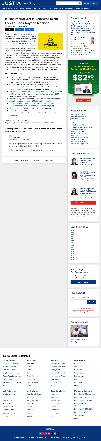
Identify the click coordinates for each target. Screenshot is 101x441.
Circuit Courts (8, 407)
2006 (72, 257)
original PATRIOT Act (36, 55)
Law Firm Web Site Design (79, 133)
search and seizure (37, 123)
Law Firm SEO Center (77, 139)
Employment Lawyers (11, 373)
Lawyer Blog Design (77, 135)
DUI (28, 373)
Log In (86, 3)
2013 (72, 243)
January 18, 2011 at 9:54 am (19, 140)
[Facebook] (46, 433)
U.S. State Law (33, 391)
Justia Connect (19, 438)
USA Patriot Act (49, 123)
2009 (72, 251)
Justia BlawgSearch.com (78, 117)
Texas (29, 413)
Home (36, 160)
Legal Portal (30, 438)
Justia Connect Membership (84, 394)
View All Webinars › (83, 203)
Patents (53, 407)
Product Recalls (56, 403)
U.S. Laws (74, 123)
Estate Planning (32, 376)
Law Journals (79, 376)
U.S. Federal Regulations (78, 129)
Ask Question (83, 282)
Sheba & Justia (75, 342)
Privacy (26, 121)
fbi (15, 123)
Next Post (50, 160)
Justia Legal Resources (78, 115)
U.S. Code (6, 397)
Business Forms (56, 400)
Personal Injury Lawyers (12, 382)
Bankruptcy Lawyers (10, 363)
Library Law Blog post (25, 36)
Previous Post (21, 160)
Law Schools (46, 8)
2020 (72, 230)
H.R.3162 (12, 77)
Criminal (30, 366)
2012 (72, 245)
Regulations (7, 400)
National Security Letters (27, 62)
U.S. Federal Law (10, 391)
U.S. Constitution (9, 394)
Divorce (29, 370)
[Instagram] (49, 433)
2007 (72, 255)
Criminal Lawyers (9, 370)
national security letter (24, 123)
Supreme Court (8, 403)
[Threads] (52, 433)
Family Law (31, 379)
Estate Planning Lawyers (12, 376)
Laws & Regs (58, 8)
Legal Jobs (54, 394)
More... (5, 385)
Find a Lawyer (7, 8)
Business (54, 360)
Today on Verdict (80, 18)
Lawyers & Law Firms (77, 131)
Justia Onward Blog (81, 412)
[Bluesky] (55, 433)
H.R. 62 (11, 84)
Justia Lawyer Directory (82, 397)
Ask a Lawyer (19, 8)
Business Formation (57, 363)
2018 (72, 233)
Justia (53, 429)
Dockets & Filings (9, 413)
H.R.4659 (12, 80)
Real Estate (54, 379)
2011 (72, 247)
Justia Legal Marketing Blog (79, 137)
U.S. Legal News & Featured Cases (82, 127)
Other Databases (57, 391)
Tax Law (53, 382)
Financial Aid (78, 370)
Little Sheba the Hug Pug (78, 340)
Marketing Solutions (82, 8)
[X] (58, 433)
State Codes (31, 397)
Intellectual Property (58, 373)
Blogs (76, 379)
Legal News (19, 121)
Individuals (31, 360)
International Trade (57, 376)
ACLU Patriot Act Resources (19, 110)
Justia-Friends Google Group (79, 144)
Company (39, 438)
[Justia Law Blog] (11, 3)
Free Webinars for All (82, 153)
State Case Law (32, 400)
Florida (29, 407)
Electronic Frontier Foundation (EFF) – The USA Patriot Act (30, 108)
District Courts (8, 410)
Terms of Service (54, 438)
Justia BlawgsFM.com (77, 119)
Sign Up (94, 3)
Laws (13, 121)
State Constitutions (34, 394)
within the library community (30, 67)
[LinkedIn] (40, 433)
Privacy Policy (67, 438)
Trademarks (55, 410)
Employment (55, 370)
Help (45, 438)
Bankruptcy (31, 363)
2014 (72, 241)
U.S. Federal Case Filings (78, 125)
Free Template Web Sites (79, 141)
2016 (72, 237)
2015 (72, 239)
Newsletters (69, 8)
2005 (72, 259)
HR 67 (23, 41)
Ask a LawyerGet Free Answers (80, 271)
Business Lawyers (9, 366)
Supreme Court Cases (77, 121)
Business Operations (58, 366)
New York (30, 410)
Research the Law (33, 8)
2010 (72, 249)
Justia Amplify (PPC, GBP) (83, 409)
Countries (54, 413)
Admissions (78, 366)
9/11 (12, 123)
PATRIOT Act (24, 43)
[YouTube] (43, 433)
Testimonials (79, 415)
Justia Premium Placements (84, 400)
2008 (72, 253)
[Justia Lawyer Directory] (60, 433)
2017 (72, 235)
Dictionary (78, 363)
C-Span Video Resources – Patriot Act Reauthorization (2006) (31, 103)
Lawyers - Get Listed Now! (83, 309)
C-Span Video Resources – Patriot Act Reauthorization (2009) (31, 106)
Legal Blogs (54, 397)
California (30, 403)
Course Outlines (80, 373)
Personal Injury (32, 382)
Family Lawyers (8, 379)
